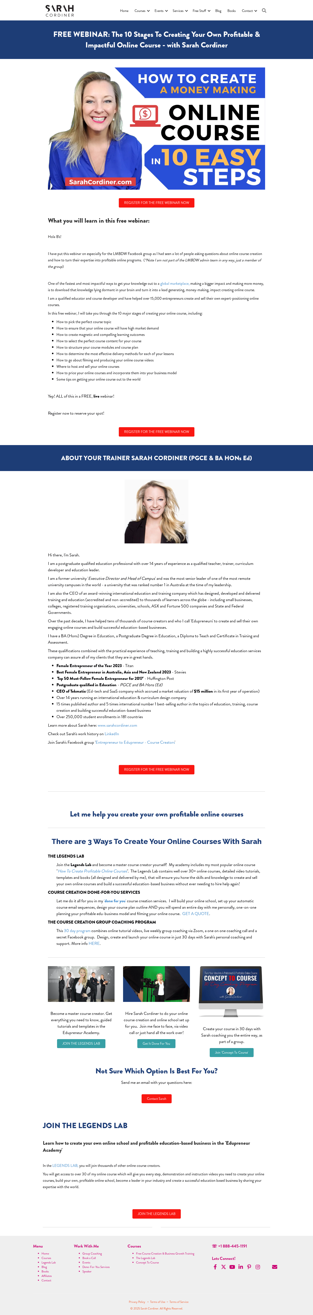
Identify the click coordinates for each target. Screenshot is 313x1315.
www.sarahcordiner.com (117, 725)
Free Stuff (199, 10)
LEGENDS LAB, (65, 1165)
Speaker (87, 1271)
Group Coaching (92, 1253)
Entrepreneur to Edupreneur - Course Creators (135, 742)
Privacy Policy (137, 1302)
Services (178, 10)
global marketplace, (175, 283)
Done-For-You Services (96, 1267)
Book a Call (89, 1258)
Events (159, 10)
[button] (264, 11)
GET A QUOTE (195, 914)
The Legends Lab (145, 1258)
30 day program (77, 931)
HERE (94, 943)
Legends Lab (49, 1262)
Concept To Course (147, 1262)
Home (124, 10)
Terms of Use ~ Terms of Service (169, 1302)
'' (115, 901)
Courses (140, 10)
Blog (218, 10)
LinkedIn (112, 734)
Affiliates (47, 1276)
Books (231, 10)
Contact (247, 10)
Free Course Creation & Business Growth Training (165, 1253)
